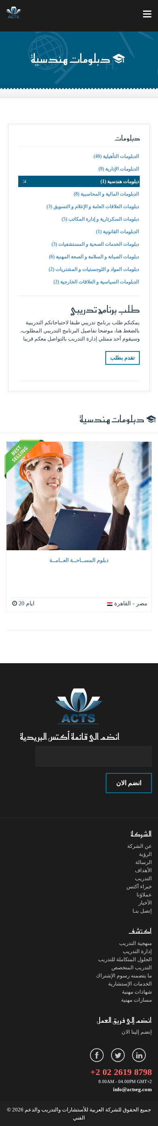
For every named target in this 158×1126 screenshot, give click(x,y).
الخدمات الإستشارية (130, 984)
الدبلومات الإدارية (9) (118, 169)
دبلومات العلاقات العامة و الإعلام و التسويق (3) (93, 206)
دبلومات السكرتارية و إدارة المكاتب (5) (100, 219)
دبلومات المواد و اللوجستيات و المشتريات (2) (94, 269)
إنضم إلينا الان (137, 1032)
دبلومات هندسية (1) (119, 181)
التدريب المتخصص (131, 967)
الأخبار (145, 903)
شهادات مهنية (137, 992)
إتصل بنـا (142, 911)
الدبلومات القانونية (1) (117, 231)
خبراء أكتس (139, 886)
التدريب (143, 878)
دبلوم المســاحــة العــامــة (79, 560)
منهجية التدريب (135, 943)
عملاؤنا (144, 895)
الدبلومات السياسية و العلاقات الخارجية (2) (96, 282)
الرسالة (143, 862)
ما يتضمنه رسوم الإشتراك (124, 976)
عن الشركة (139, 846)
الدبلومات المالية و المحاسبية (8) (106, 194)
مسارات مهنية (136, 1000)
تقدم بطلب (122, 358)
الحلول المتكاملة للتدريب (125, 959)
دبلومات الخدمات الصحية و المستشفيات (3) (95, 244)
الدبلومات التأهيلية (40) (116, 156)
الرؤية (145, 854)
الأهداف (143, 870)
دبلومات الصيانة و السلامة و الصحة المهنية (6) (94, 257)
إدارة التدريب (137, 951)
